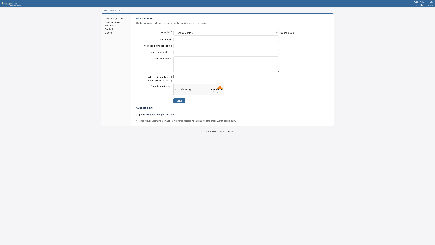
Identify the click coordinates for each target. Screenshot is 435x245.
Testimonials (111, 25)
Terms (222, 131)
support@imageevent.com (160, 114)
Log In (430, 5)
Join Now (420, 5)
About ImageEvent (114, 18)
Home (105, 10)
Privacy (231, 131)
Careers (108, 32)
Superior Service (113, 22)
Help (431, 2)
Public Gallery (419, 2)
